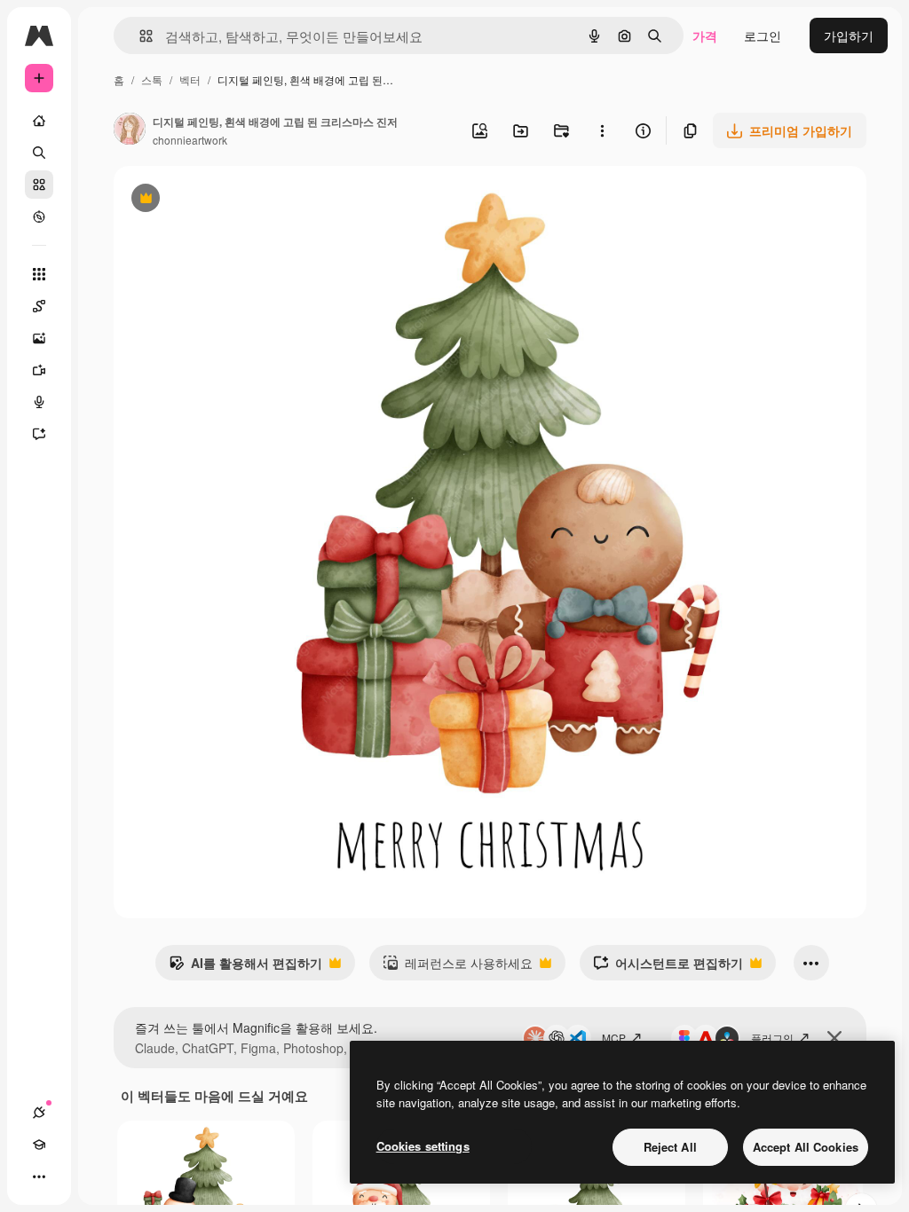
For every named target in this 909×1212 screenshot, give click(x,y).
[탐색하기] (39, 216)
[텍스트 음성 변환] (39, 402)
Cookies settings (423, 1145)
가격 (704, 35)
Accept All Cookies (805, 1146)
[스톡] (39, 184)
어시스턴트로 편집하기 (668, 967)
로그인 (762, 35)
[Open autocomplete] (139, 36)
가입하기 (848, 35)
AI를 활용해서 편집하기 (245, 967)
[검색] (39, 152)
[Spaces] (39, 306)
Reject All (670, 1146)
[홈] (39, 120)
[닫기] (834, 1038)
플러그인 (772, 1037)
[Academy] (39, 1144)
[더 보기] (39, 1176)
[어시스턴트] (39, 434)
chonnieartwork (190, 139)
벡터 (190, 79)
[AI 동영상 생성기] (39, 370)
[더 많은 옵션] (602, 130)
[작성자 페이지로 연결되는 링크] (130, 130)
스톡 (151, 79)
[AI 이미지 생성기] (39, 338)
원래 (215, 200)
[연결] (39, 1112)
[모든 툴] (39, 274)
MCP (614, 1037)
